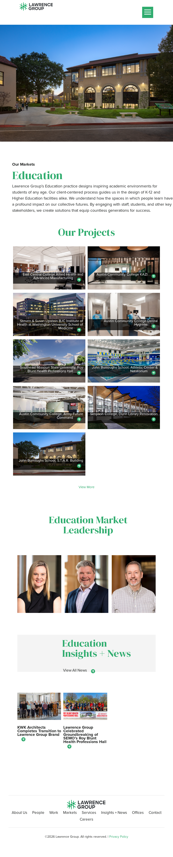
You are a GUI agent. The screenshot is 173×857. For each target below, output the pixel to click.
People (38, 813)
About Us (19, 813)
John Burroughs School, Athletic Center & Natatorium (125, 370)
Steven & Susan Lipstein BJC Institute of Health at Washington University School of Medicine (50, 325)
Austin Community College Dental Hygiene (131, 323)
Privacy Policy (118, 836)
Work (53, 813)
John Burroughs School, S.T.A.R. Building (51, 461)
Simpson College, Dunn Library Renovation (124, 414)
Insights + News (114, 813)
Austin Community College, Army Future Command (51, 416)
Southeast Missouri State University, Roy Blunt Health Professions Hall (51, 370)
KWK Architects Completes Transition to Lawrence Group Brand (39, 730)
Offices (138, 813)
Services (89, 813)
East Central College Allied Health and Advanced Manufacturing (53, 276)
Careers (86, 820)
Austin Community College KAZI (122, 275)
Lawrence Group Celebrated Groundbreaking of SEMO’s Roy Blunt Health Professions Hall (85, 734)
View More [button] (86, 487)
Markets (70, 813)
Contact (155, 813)
